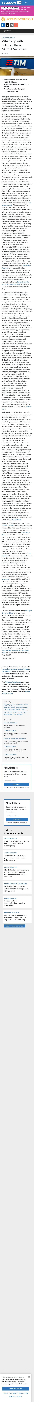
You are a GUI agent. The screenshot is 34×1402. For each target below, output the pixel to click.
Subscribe (16, 784)
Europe (13, 707)
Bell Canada (7, 706)
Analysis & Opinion (22, 704)
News (9, 709)
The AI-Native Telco (10, 723)
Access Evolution (8, 38)
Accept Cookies (15, 1388)
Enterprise (7, 707)
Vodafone (19, 714)
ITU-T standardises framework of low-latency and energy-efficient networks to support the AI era (16, 873)
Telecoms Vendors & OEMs (14, 712)
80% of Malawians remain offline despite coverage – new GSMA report (16, 888)
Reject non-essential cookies (16, 1393)
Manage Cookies (15, 1396)
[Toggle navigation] (30, 2)
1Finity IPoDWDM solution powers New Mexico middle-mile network (16, 758)
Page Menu (6, 31)
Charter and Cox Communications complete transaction (14, 903)
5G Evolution (7, 704)
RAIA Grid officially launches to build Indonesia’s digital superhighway (15, 750)
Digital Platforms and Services (15, 739)
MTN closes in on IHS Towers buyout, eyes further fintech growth (16, 742)
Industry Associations (22, 707)
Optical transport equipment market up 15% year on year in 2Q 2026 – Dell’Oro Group (16, 917)
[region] (15, 1388)
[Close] (29, 1377)
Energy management (17, 706)
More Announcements (14, 926)
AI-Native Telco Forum (13, 682)
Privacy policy (25, 787)
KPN (5, 709)
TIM (15, 714)
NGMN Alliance (16, 709)
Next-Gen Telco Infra (12, 912)
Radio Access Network (15, 711)
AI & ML (14, 704)
